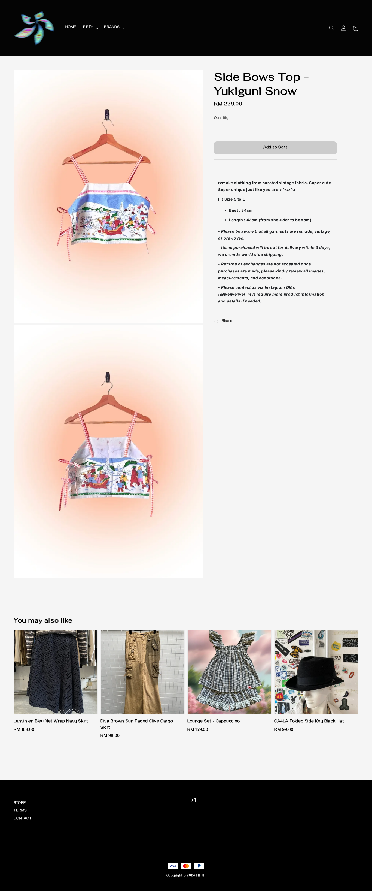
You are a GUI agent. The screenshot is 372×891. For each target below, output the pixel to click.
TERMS (20, 811)
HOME (71, 27)
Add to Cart (275, 147)
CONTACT (22, 819)
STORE (20, 803)
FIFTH (88, 27)
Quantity (221, 118)
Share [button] (227, 321)
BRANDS (112, 27)
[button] (332, 28)
